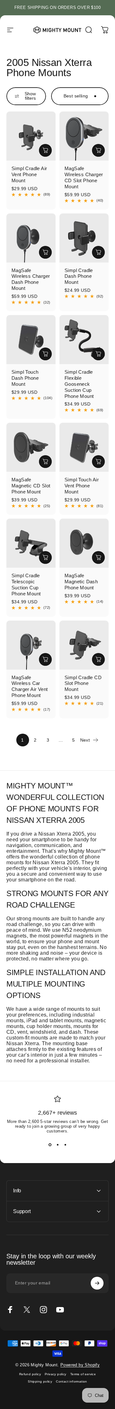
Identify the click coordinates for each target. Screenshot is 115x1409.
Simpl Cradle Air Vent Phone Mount (29, 174)
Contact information (71, 1381)
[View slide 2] (57, 1145)
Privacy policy (55, 1374)
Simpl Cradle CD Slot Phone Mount (83, 683)
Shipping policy (40, 1381)
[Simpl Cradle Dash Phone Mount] (84, 237)
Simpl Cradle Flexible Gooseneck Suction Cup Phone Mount (79, 384)
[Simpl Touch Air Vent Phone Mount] (84, 447)
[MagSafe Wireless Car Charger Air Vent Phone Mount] (31, 645)
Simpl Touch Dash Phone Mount (25, 378)
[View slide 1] (50, 1145)
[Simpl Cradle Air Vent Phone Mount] (31, 136)
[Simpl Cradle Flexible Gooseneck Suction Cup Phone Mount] (84, 339)
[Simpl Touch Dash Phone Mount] (31, 339)
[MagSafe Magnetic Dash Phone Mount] (84, 543)
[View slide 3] (65, 1145)
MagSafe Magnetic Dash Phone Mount (81, 581)
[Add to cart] (45, 150)
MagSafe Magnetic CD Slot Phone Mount (31, 485)
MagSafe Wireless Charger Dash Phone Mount (31, 279)
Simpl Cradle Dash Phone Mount (79, 276)
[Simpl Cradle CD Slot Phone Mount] (84, 645)
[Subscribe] (97, 1283)
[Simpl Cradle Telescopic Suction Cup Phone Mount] (31, 543)
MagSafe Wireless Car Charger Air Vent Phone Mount (30, 686)
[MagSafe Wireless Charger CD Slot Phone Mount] (84, 136)
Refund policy (30, 1374)
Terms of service (83, 1374)
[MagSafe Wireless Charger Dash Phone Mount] (31, 237)
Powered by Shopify (80, 1364)
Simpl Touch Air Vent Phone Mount (82, 485)
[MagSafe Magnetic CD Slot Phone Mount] (31, 447)
